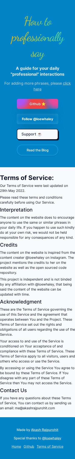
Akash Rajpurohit (44, 430)
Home (16, 446)
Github (29, 446)
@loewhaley (51, 438)
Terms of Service (50, 446)
